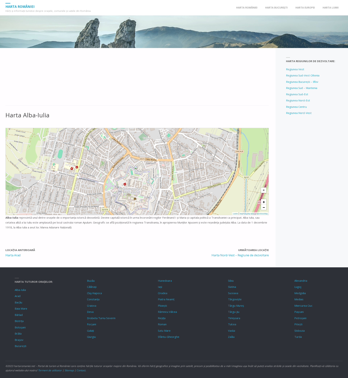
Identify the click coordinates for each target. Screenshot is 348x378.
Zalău (231, 337)
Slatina (232, 287)
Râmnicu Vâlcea (167, 312)
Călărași (91, 287)
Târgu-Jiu (233, 312)
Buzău (91, 280)
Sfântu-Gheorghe (168, 337)
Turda (298, 337)
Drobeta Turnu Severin (101, 318)
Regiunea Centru (296, 106)
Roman (162, 324)
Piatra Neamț (166, 299)
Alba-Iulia (20, 290)
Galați (90, 330)
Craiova (91, 305)
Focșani (91, 324)
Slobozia (299, 330)
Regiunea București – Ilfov (302, 81)
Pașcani (299, 312)
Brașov (19, 340)
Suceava (233, 293)
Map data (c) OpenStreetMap (257, 214)
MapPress (243, 214)
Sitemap (69, 370)
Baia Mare (21, 308)
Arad (17, 296)
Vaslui (231, 330)
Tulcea (232, 324)
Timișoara (234, 318)
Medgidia (300, 293)
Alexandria (300, 280)
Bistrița (19, 321)
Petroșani (300, 318)
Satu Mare (164, 330)
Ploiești (162, 305)
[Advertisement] (114, 78)
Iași (160, 287)
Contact (80, 370)
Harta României (19, 6)
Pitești (298, 324)
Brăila (18, 333)
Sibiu (231, 280)
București (20, 346)
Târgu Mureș (236, 305)
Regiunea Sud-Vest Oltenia (302, 75)
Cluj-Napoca (94, 293)
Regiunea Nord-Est (298, 100)
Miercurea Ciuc (303, 305)
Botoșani (20, 327)
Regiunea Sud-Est (297, 94)
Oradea (162, 293)
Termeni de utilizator (50, 370)
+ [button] (263, 201)
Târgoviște (235, 299)
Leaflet (235, 214)
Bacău (18, 302)
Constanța (93, 299)
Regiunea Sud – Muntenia (301, 88)
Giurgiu (91, 337)
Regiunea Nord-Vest (299, 113)
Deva (90, 312)
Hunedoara (165, 280)
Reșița (161, 318)
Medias (298, 299)
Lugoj (297, 287)
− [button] (263, 207)
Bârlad (19, 315)
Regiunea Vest (295, 69)
